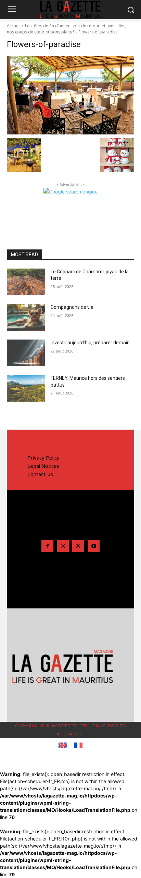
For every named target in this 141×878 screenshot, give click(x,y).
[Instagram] (63, 546)
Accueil (14, 26)
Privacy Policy (43, 457)
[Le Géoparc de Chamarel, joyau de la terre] (26, 282)
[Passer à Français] (78, 745)
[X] (78, 546)
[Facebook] (47, 546)
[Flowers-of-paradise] (70, 95)
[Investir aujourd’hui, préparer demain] (26, 353)
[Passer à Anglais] (62, 745)
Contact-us (40, 474)
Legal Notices (43, 465)
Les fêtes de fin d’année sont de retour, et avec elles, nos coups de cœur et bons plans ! (66, 29)
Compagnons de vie (72, 307)
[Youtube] (94, 546)
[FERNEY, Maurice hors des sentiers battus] (26, 388)
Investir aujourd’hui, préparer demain (90, 342)
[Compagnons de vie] (26, 317)
